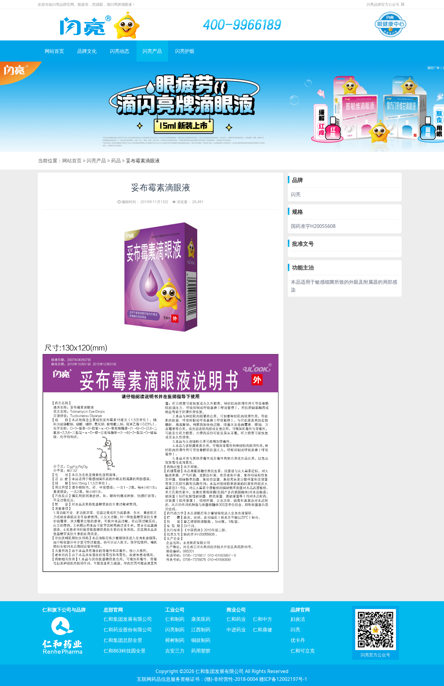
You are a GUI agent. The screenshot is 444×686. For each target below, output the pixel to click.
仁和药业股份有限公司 (128, 629)
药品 (116, 160)
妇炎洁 (298, 619)
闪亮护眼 (185, 51)
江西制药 (201, 629)
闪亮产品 (152, 51)
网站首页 (54, 51)
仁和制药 (175, 619)
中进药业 (236, 629)
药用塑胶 (201, 650)
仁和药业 (236, 619)
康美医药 (201, 619)
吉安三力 (175, 650)
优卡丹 (298, 640)
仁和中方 (262, 619)
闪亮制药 (175, 629)
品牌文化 (87, 51)
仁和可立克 (303, 650)
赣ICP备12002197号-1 (283, 679)
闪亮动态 (119, 51)
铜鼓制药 (201, 640)
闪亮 (295, 629)
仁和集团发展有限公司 (128, 619)
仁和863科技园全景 (125, 650)
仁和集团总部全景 (123, 640)
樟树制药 (175, 640)
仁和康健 (262, 629)
